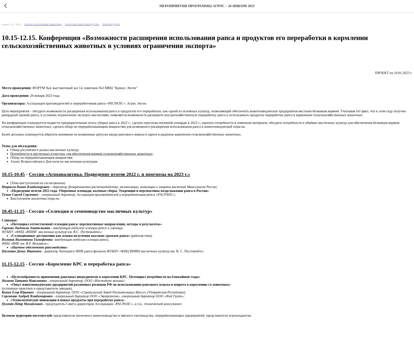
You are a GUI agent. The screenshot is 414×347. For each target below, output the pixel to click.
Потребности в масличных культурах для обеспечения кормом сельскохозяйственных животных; (81, 154)
